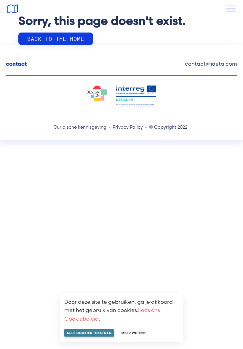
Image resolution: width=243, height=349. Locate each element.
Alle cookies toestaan (89, 333)
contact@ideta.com (211, 63)
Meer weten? (134, 333)
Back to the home (55, 38)
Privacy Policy (128, 127)
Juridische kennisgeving (80, 127)
